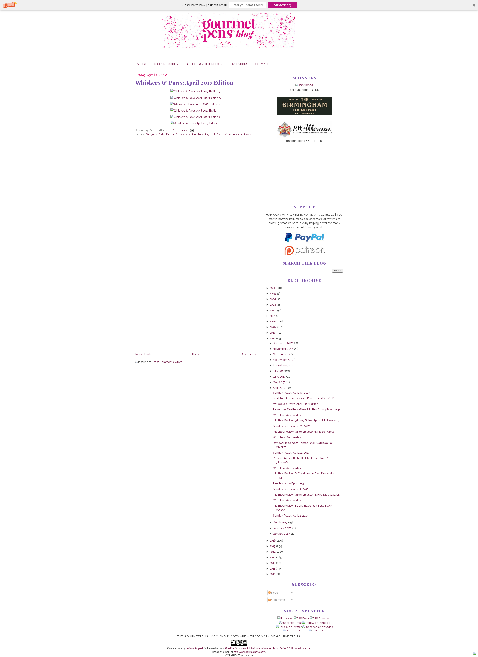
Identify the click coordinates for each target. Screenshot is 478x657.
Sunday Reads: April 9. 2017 (290, 489)
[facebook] (285, 618)
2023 (273, 304)
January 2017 (281, 533)
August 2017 (281, 365)
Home (196, 354)
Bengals (151, 134)
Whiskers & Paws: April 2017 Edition (184, 82)
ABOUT (142, 64)
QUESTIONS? (240, 64)
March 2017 (280, 522)
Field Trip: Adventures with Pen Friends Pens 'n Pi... (304, 398)
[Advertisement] (304, 167)
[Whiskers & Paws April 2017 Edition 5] (195, 97)
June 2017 (279, 376)
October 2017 (281, 354)
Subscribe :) (282, 5)
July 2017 (279, 370)
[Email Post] (191, 130)
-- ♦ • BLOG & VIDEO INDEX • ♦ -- (205, 64)
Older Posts (248, 354)
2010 (273, 574)
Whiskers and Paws (238, 134)
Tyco (220, 134)
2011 (272, 568)
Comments (278, 599)
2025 (273, 293)
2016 (273, 540)
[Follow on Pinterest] (316, 622)
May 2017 (279, 382)
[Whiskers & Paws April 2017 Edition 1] (195, 123)
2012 (272, 563)
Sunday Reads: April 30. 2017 (291, 392)
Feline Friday (175, 134)
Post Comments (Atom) (168, 362)
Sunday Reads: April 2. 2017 (290, 515)
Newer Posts (143, 354)
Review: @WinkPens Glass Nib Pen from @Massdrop (306, 409)
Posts (274, 592)
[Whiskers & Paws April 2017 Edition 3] (195, 110)
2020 (273, 321)
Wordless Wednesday (287, 415)
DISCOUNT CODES (165, 64)
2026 (273, 288)
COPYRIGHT (263, 64)
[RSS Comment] (320, 618)
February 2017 (282, 528)
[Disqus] (195, 200)
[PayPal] (304, 243)
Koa (187, 134)
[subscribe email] (290, 622)
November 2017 (283, 348)
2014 (273, 551)
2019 (273, 327)
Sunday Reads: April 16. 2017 (291, 452)
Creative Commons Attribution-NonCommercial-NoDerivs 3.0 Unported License (267, 648)
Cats (161, 134)
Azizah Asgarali (194, 648)
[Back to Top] (474, 654)
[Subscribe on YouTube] (317, 626)
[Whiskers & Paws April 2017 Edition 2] (195, 116)
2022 (273, 310)
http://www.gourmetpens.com (249, 651)
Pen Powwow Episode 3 (288, 483)
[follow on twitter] (289, 626)
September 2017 (283, 359)
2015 (272, 546)
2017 (272, 338)
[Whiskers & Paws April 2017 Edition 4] (195, 104)
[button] (239, 5)
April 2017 (279, 387)
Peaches (197, 134)
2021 (272, 315)
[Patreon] (304, 254)
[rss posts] (302, 618)
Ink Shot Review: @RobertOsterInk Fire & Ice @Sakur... (307, 494)
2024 (273, 299)
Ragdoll (210, 134)
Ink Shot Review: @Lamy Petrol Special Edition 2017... (307, 420)
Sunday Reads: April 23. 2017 (291, 426)
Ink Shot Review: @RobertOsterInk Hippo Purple (303, 431)
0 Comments (178, 130)
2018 (273, 332)
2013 (272, 557)
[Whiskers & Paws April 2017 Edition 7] (195, 91)
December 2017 (283, 343)
